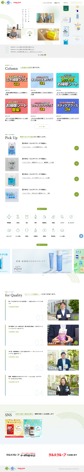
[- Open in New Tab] (21, 455)
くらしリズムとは (47, 3)
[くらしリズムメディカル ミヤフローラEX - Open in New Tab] (66, 29)
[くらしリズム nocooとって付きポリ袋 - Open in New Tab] (42, 261)
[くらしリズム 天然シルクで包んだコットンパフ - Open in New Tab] (66, 17)
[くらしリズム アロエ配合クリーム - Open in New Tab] (66, 6)
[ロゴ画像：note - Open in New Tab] (65, 2)
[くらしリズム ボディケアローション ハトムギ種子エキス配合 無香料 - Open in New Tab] (77, 17)
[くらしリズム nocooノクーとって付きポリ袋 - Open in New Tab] (66, 40)
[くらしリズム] (6, 3)
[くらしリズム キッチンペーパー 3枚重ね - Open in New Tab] (77, 40)
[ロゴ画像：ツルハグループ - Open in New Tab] (17, 3)
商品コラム (57, 3)
